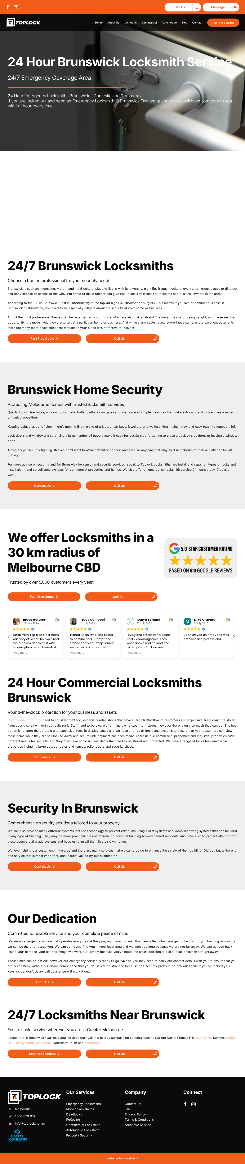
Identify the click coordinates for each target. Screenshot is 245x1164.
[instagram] (16, 7)
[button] (234, 637)
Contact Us (133, 1104)
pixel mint (131, 1158)
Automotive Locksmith (83, 1130)
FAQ (128, 1109)
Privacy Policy (136, 1114)
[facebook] (8, 7)
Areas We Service (138, 1125)
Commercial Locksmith (83, 1125)
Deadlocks (74, 1114)
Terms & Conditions (139, 1119)
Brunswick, (204, 1038)
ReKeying (73, 1119)
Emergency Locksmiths (84, 1104)
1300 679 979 (25, 1116)
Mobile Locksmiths (80, 1109)
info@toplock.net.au (30, 1123)
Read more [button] (20, 653)
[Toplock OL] (23, 20)
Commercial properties (25, 720)
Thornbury (92, 1043)
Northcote (43, 1043)
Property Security (79, 1135)
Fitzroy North (24, 1043)
